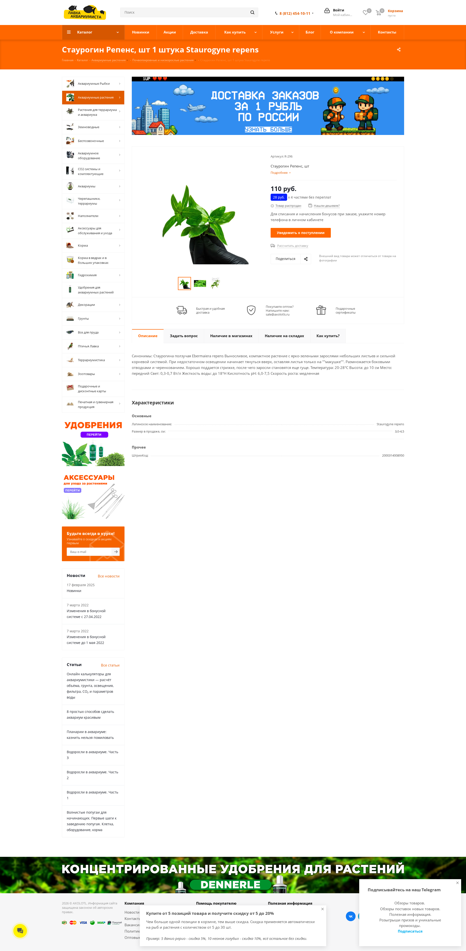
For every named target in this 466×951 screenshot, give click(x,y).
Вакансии (133, 924)
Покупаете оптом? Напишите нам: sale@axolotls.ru (280, 310)
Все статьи (110, 665)
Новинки (74, 590)
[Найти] (252, 12)
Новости (132, 912)
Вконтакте (351, 916)
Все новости (109, 576)
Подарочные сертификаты (346, 310)
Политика (133, 931)
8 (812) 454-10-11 (295, 13)
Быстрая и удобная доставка (210, 310)
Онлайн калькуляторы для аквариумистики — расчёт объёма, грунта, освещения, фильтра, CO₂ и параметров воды (90, 686)
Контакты (133, 918)
